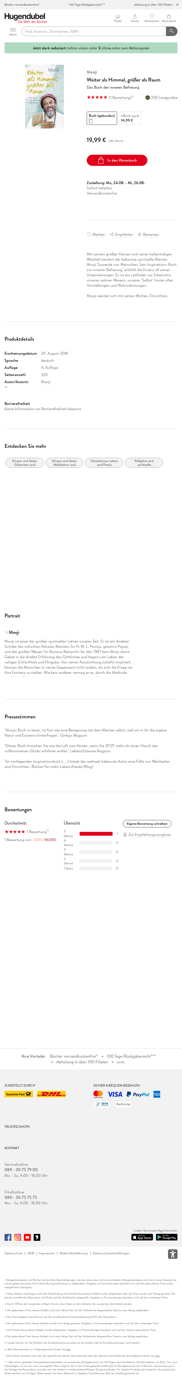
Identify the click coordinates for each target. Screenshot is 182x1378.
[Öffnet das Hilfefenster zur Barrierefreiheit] (172, 1255)
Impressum (47, 1253)
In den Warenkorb (122, 160)
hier (68, 1349)
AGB (30, 1253)
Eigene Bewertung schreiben (147, 823)
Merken (98, 234)
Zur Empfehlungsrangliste (149, 834)
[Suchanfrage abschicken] (171, 31)
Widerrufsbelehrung (73, 1253)
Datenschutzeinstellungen (111, 1253)
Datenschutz (14, 1253)
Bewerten (151, 234)
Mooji (92, 72)
